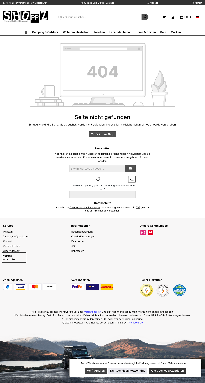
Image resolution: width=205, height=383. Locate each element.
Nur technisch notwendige (127, 370)
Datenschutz (78, 241)
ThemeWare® (135, 322)
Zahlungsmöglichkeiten (16, 236)
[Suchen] (145, 17)
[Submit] (130, 168)
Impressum (77, 250)
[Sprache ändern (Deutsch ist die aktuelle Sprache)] (199, 17)
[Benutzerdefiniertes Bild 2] (35, 286)
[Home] (26, 32)
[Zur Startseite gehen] (25, 17)
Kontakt (198, 3)
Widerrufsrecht (11, 250)
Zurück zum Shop (102, 134)
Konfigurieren (96, 370)
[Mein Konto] (172, 17)
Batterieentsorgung (82, 231)
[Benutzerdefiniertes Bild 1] (20, 286)
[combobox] (100, 17)
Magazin (154, 3)
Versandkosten (11, 246)
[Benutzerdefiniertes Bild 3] (49, 286)
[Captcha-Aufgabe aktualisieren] (132, 179)
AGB (138, 207)
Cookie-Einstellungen (83, 236)
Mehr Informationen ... (178, 363)
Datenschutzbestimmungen (84, 207)
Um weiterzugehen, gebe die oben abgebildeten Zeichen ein (103, 187)
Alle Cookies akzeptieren (167, 370)
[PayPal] (7, 286)
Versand (22, 3)
